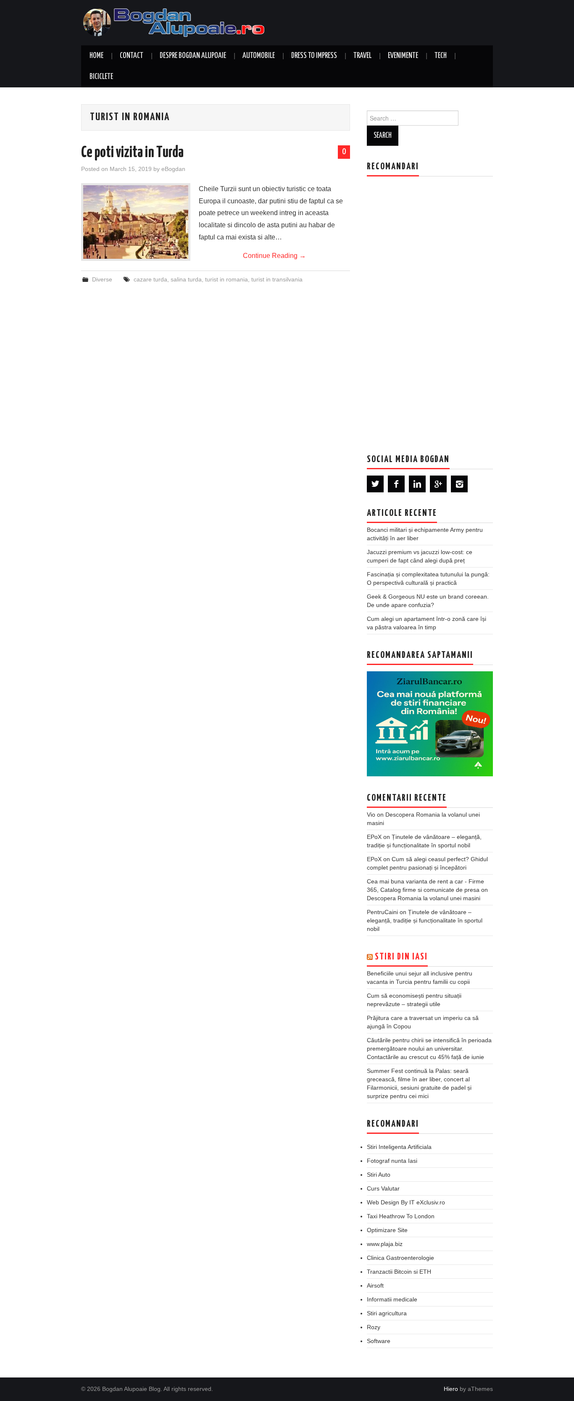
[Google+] (438, 484)
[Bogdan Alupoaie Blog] (175, 22)
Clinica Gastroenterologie (400, 1257)
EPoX (374, 836)
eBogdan (173, 169)
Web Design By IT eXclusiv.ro (406, 1202)
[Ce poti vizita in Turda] (135, 222)
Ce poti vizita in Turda (132, 152)
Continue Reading (274, 255)
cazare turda (150, 279)
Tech (440, 56)
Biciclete (101, 77)
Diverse (102, 279)
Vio (371, 814)
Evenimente (403, 56)
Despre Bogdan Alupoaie (193, 56)
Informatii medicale (392, 1299)
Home (96, 56)
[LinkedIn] (417, 484)
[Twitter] (375, 484)
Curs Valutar (383, 1188)
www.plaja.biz (385, 1244)
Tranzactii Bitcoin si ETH (399, 1271)
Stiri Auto (378, 1174)
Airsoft (375, 1285)
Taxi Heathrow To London (400, 1216)
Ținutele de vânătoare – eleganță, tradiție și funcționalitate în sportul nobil (424, 920)
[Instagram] (459, 484)
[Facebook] (396, 484)
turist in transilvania (277, 279)
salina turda (186, 279)
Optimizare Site (387, 1230)
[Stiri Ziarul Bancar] (430, 723)
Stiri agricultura (387, 1313)
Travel (362, 56)
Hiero (451, 1388)
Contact (131, 56)
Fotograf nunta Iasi (392, 1160)
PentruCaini (382, 912)
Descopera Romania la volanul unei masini (423, 898)
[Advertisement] (430, 309)
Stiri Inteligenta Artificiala (399, 1146)
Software (378, 1341)
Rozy (373, 1327)
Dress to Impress (314, 56)
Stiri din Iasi (401, 957)
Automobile (258, 56)
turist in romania (226, 279)
